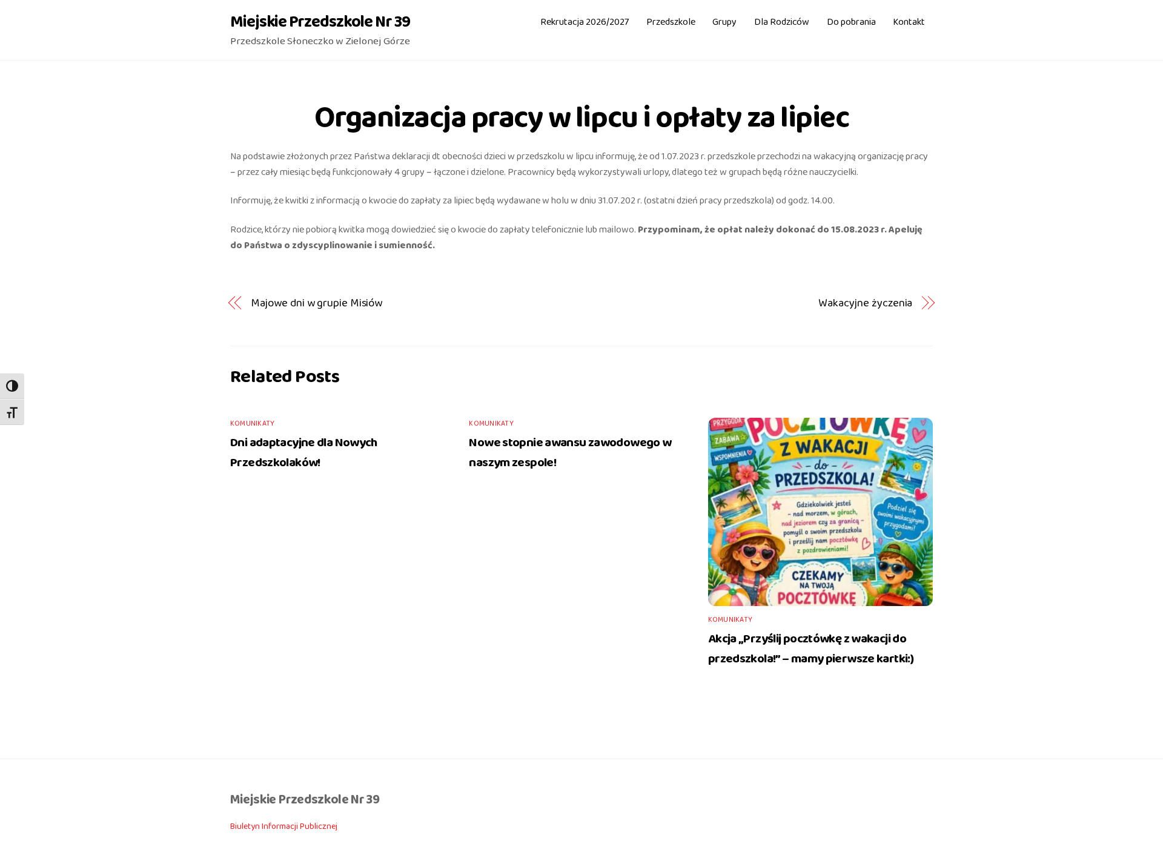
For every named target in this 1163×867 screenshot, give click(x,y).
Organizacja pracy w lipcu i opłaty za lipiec (581, 118)
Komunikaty (252, 423)
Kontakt (909, 22)
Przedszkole (670, 22)
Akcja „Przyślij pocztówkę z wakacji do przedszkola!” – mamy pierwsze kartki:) (810, 649)
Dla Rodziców (781, 22)
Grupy (724, 22)
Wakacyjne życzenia (865, 303)
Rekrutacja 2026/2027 (584, 22)
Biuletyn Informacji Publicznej (283, 826)
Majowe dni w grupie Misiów (317, 303)
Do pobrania (851, 22)
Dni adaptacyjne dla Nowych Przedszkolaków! (303, 453)
